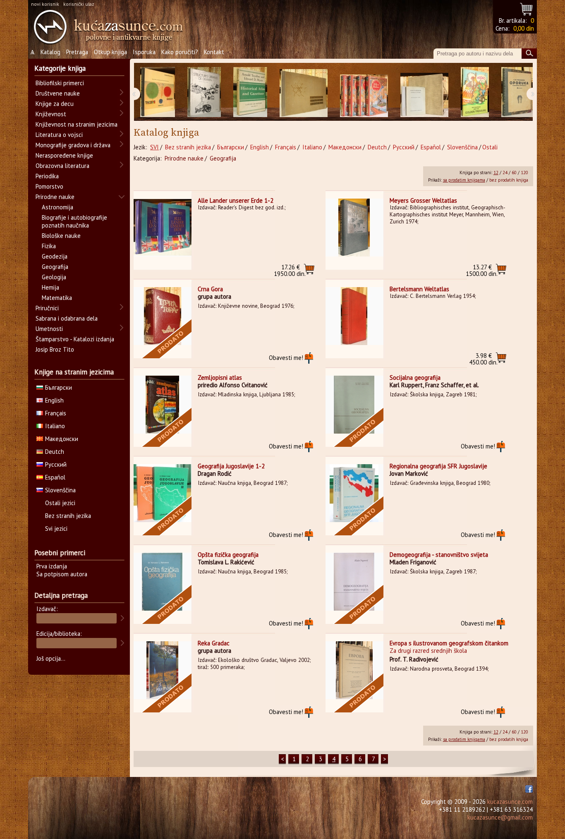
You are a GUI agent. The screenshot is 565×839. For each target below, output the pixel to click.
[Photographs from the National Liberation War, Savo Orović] (304, 92)
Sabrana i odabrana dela (67, 318)
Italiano (312, 147)
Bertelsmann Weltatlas (419, 289)
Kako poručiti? (179, 52)
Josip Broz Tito (55, 349)
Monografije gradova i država (73, 145)
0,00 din (523, 28)
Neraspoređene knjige (64, 155)
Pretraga (77, 52)
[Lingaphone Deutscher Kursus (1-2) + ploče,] (424, 92)
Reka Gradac (214, 643)
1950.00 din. (290, 270)
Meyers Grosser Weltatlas (423, 200)
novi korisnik (45, 4)
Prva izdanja (51, 566)
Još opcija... (50, 658)
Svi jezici (56, 528)
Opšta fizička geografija (228, 555)
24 (505, 172)
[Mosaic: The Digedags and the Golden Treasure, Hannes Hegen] (475, 92)
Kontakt (214, 52)
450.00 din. (483, 359)
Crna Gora (210, 289)
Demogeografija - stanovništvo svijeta (439, 555)
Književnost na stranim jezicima (76, 124)
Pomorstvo (49, 186)
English (259, 147)
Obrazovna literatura (62, 166)
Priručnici (47, 308)
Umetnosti (49, 329)
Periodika (47, 176)
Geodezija (54, 256)
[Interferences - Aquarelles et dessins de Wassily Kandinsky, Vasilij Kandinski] (157, 92)
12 (495, 172)
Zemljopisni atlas (220, 377)
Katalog (50, 52)
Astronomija (57, 207)
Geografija (223, 158)
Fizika (49, 246)
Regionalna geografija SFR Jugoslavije (438, 466)
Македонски (345, 147)
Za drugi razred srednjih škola (428, 650)
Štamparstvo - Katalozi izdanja (75, 339)
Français (285, 147)
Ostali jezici (60, 503)
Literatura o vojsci (59, 135)
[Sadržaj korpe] (526, 8)
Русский (403, 147)
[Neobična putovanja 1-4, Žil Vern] (364, 92)
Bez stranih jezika (188, 147)
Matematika (57, 298)
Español (431, 147)
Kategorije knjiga (60, 68)
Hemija (50, 287)
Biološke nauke (61, 236)
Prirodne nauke (184, 158)
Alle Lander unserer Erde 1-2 (235, 200)
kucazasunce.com (510, 801)
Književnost (51, 114)
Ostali (490, 147)
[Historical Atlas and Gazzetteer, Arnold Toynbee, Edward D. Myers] (250, 92)
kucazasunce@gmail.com (500, 817)
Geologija (54, 277)
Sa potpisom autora (61, 574)
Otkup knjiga (110, 52)
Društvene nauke (58, 93)
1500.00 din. (482, 270)
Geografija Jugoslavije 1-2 (231, 466)
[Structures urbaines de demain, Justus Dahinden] (204, 92)
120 (524, 172)
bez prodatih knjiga (508, 180)
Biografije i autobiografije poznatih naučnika (74, 221)
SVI (154, 147)
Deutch (377, 147)
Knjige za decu (55, 104)
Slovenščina (462, 147)
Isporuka (144, 52)
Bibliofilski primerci (60, 83)
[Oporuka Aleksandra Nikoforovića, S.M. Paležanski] (517, 92)
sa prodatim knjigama (464, 180)
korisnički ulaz (78, 4)
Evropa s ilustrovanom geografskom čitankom (449, 643)
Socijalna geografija (415, 377)
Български (230, 147)
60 (514, 172)
